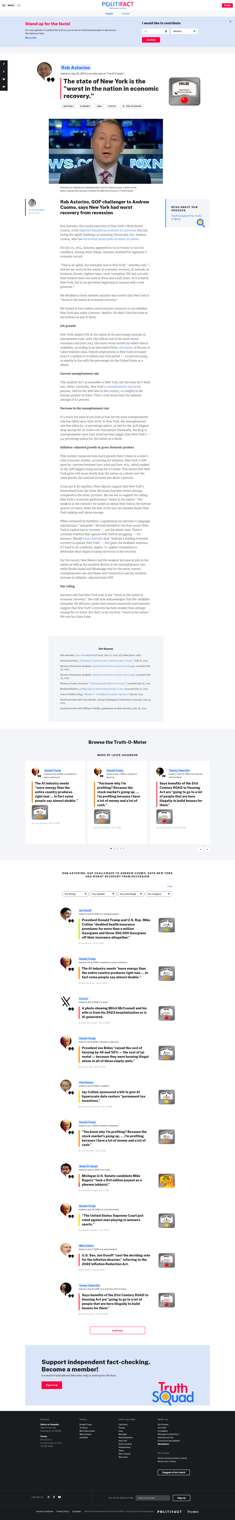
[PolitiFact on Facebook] (54, 1497)
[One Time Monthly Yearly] (184, 31)
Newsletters (163, 1444)
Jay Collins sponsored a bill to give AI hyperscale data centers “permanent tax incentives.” (113, 1096)
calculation (125, 347)
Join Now (151, 40)
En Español (163, 1431)
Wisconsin (123, 1457)
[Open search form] (18, 5)
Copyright (76, 1511)
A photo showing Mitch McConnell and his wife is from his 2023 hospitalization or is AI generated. (114, 1012)
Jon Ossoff (85, 910)
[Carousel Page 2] (114, 848)
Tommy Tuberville (179, 770)
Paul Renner (86, 1082)
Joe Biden (84, 1437)
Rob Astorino (75, 67)
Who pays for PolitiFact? (168, 1434)
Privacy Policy (63, 1511)
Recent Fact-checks (167, 1461)
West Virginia (125, 1454)
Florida (122, 1428)
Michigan (123, 1434)
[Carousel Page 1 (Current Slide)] (111, 848)
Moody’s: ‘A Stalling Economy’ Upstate (106, 694)
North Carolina (125, 1444)
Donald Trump (52, 770)
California (123, 1424)
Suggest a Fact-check (173, 1472)
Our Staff (162, 1428)
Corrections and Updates (169, 1441)
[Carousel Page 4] (120, 848)
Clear (170, 886)
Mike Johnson (85, 1434)
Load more (117, 1330)
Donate (227, 5)
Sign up (181, 1498)
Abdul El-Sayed (88, 1166)
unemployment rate (119, 386)
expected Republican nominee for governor (107, 230)
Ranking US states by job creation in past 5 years (106, 660)
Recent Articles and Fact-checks (172, 1458)
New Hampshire (126, 1437)
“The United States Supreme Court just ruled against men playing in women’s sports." (112, 1219)
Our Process (163, 1424)
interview (80, 655)
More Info (30, 37)
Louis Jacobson (37, 210)
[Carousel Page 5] (124, 848)
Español (126, 13)
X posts (83, 998)
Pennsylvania (124, 1447)
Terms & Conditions (44, 1511)
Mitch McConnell (87, 1431)
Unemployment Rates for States (107, 683)
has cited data (94, 538)
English (109, 13)
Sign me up (52, 1385)
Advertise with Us (165, 1437)
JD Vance (84, 1428)
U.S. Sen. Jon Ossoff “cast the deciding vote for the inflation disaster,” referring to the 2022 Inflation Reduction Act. (116, 1259)
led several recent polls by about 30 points (111, 239)
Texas (121, 1450)
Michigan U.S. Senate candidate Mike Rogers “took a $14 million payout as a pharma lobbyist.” (112, 1180)
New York (123, 1441)
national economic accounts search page (113, 674)
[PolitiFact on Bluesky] (59, 1497)
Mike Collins (86, 1245)
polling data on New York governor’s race (101, 689)
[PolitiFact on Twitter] (48, 1497)
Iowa (121, 1431)
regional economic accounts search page (113, 666)
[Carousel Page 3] (117, 848)
